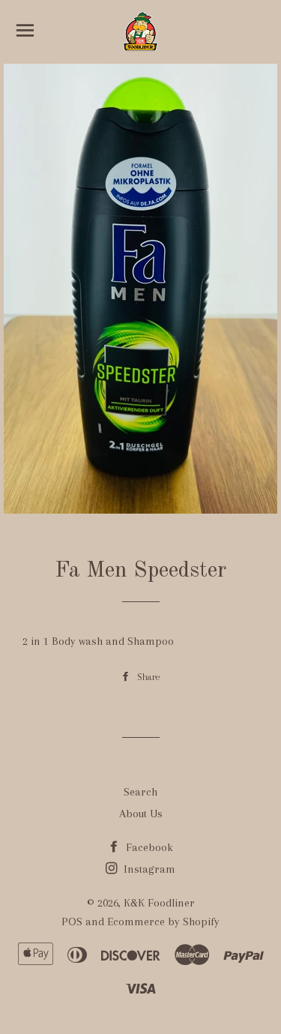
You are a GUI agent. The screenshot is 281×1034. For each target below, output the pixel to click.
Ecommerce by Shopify (163, 921)
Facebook (148, 847)
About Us (141, 813)
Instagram (148, 869)
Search (140, 792)
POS (71, 921)
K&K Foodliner (159, 903)
